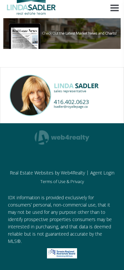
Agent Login (102, 173)
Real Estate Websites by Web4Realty (47, 173)
